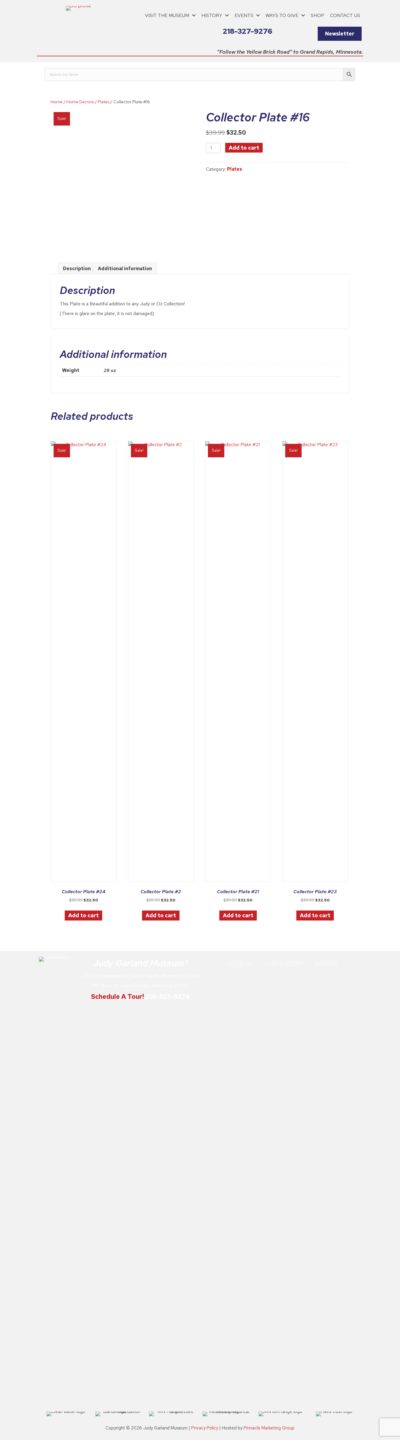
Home (57, 101)
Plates (104, 101)
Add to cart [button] (83, 915)
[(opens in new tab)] (55, 1176)
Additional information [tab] (125, 268)
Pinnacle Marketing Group (269, 1428)
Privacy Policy (204, 1428)
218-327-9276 (168, 996)
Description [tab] (77, 268)
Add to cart (244, 147)
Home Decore (80, 101)
